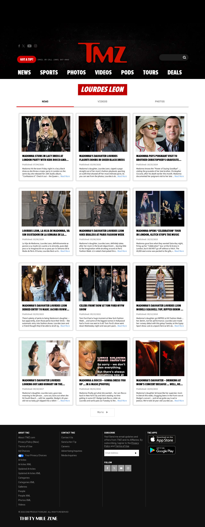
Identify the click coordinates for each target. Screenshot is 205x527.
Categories (24, 477)
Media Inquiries (69, 455)
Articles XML (24, 464)
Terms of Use (25, 446)
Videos (103, 73)
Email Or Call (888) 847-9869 (53, 60)
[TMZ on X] (24, 46)
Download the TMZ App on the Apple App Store (161, 439)
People (21, 491)
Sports (49, 73)
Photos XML (24, 500)
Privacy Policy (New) (28, 442)
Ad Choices (24, 451)
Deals (175, 73)
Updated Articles (27, 469)
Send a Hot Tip (68, 442)
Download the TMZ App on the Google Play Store (161, 450)
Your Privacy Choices (36, 455)
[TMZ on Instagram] (35, 46)
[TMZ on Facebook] (19, 46)
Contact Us (67, 437)
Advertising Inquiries (71, 451)
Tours (150, 73)
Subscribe (136, 453)
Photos (76, 73)
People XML (24, 495)
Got (26, 60)
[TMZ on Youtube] (29, 46)
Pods (127, 73)
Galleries (22, 486)
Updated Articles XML (29, 473)
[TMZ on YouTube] (121, 468)
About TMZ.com (26, 437)
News (24, 73)
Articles (22, 460)
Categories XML (26, 482)
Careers (65, 446)
